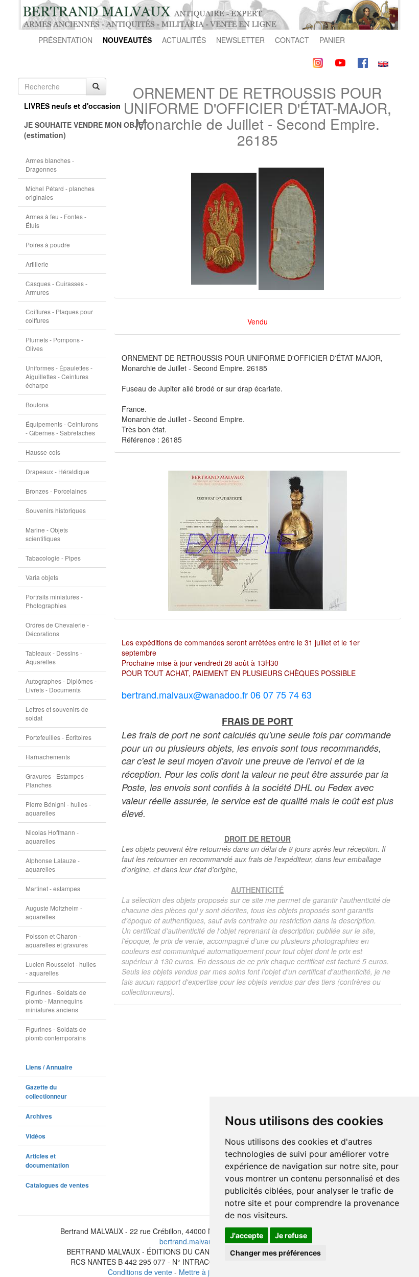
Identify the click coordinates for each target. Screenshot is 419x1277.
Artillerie (37, 264)
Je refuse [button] (291, 1235)
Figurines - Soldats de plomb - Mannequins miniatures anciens (56, 1001)
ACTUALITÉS (184, 40)
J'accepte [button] (246, 1235)
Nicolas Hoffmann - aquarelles (52, 836)
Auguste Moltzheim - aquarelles (54, 912)
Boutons (37, 404)
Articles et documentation (47, 1161)
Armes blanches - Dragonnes (50, 164)
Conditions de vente (140, 1272)
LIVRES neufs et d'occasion (65, 106)
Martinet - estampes (53, 888)
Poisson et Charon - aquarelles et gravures (57, 940)
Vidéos (35, 1136)
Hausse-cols (43, 452)
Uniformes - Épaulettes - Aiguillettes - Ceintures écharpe (59, 376)
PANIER (332, 40)
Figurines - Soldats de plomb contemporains (56, 1033)
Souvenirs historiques (56, 510)
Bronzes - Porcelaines (56, 490)
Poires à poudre (48, 244)
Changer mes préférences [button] (275, 1252)
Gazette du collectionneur (46, 1092)
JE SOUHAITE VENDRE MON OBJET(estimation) (65, 130)
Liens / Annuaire (49, 1067)
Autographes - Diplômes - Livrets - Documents (61, 685)
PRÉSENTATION (65, 40)
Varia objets (42, 577)
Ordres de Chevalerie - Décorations (57, 629)
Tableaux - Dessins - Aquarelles (54, 657)
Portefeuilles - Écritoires (58, 737)
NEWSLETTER (240, 40)
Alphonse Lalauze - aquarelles (53, 864)
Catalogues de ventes (57, 1185)
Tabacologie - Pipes (53, 557)
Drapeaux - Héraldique (57, 471)
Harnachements (48, 756)
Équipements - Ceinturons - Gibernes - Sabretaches (62, 428)
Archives (39, 1116)
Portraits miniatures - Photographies (54, 601)
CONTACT (292, 40)
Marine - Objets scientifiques (47, 534)
